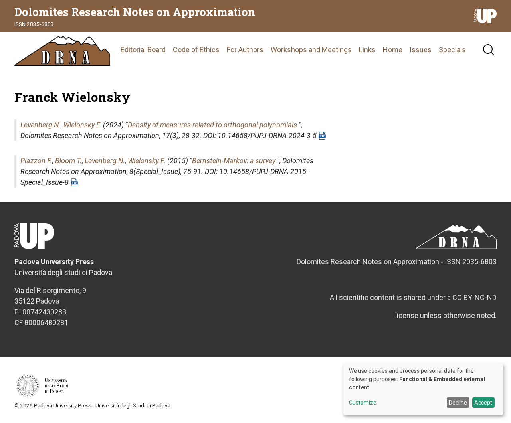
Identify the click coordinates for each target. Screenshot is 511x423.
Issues (421, 49)
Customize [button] (362, 403)
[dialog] (423, 389)
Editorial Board (143, 49)
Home (392, 49)
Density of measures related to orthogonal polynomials (212, 125)
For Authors (245, 49)
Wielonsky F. (82, 125)
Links (367, 49)
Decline (458, 402)
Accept (483, 402)
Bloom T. (68, 160)
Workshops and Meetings (311, 49)
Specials (452, 49)
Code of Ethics (196, 49)
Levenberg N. (40, 125)
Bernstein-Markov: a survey (233, 160)
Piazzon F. (36, 160)
